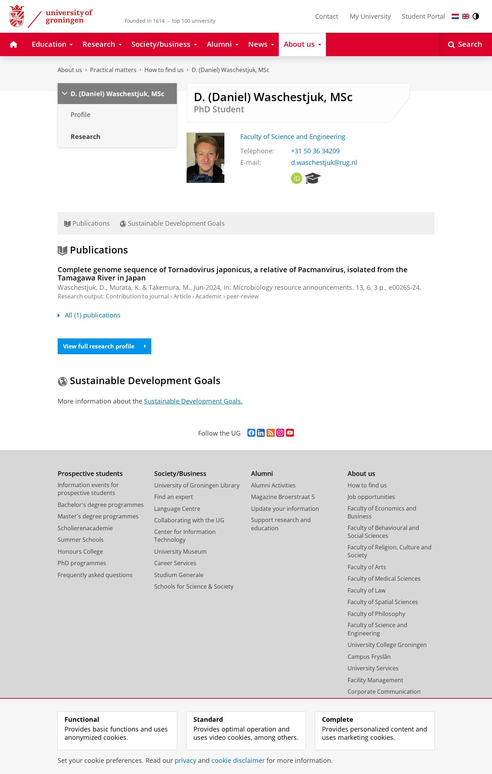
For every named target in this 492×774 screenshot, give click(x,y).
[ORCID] (297, 178)
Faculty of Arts (367, 567)
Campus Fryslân (369, 657)
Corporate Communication (384, 692)
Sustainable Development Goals (175, 223)
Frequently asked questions (95, 575)
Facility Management (375, 680)
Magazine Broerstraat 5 (283, 497)
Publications (90, 223)
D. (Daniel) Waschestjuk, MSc (230, 70)
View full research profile (98, 346)
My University (370, 16)
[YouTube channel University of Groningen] (290, 433)
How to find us (164, 70)
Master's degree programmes (98, 516)
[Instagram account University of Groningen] (280, 433)
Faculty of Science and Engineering (292, 136)
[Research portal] (312, 178)
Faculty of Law (366, 590)
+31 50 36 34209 (315, 151)
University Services (373, 668)
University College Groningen (387, 645)
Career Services (175, 563)
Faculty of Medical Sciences (384, 578)
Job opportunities (371, 497)
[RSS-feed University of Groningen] (271, 433)
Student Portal (423, 16)
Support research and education (281, 524)
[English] (465, 16)
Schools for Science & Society (193, 586)
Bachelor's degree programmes (101, 505)
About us (70, 70)
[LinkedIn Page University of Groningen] (261, 433)
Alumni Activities (273, 485)
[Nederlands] (455, 16)
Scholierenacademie (85, 528)
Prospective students (90, 473)
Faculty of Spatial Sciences (383, 602)
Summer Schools (81, 540)
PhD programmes (82, 563)
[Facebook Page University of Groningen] (251, 433)
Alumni (262, 473)
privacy (185, 760)
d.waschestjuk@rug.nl (324, 162)
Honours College (80, 551)
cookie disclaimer (238, 760)
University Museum (180, 551)
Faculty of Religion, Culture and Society (389, 551)
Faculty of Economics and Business (382, 512)
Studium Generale (178, 575)
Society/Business (180, 473)
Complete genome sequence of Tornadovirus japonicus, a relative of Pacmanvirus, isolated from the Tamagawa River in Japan (233, 273)
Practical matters (113, 70)
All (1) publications (93, 315)
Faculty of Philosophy (376, 614)
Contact (326, 16)
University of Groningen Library (197, 485)
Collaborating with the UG (189, 520)
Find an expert (173, 497)
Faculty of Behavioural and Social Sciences (383, 532)
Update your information (285, 509)
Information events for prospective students (88, 489)
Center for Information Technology (185, 536)
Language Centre (177, 509)
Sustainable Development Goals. (193, 401)
